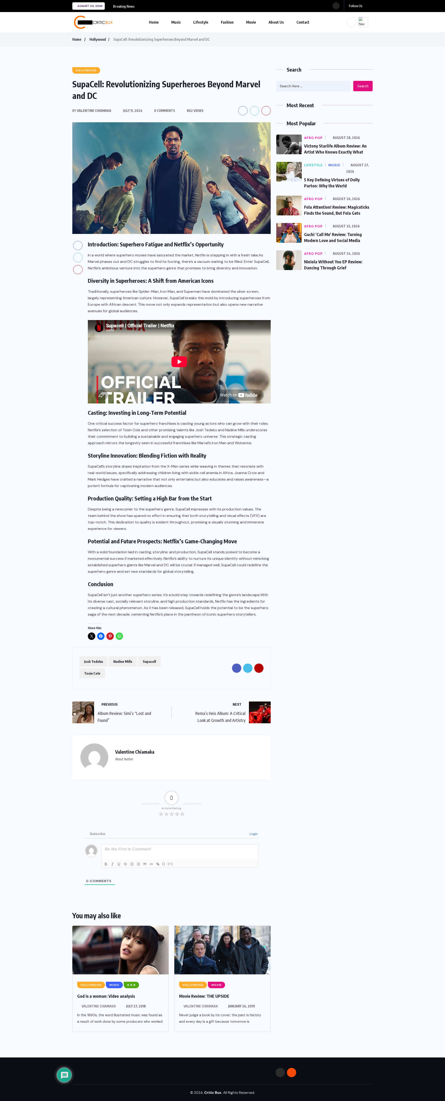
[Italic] (112, 864)
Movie (251, 22)
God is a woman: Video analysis (106, 996)
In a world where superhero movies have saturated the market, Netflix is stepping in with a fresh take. (173, 255)
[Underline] (119, 864)
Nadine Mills (122, 661)
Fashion (227, 22)
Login (253, 834)
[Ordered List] (132, 864)
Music (176, 22)
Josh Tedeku (93, 661)
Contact (302, 22)
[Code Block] (151, 864)
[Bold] (106, 864)
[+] (170, 863)
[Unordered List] (138, 864)
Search (363, 86)
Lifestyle (200, 22)
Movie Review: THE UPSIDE (204, 996)
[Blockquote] (145, 864)
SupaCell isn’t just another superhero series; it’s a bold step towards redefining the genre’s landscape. (174, 594)
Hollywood (97, 39)
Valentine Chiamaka (99, 1006)
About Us (276, 22)
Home (154, 22)
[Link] (158, 864)
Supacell (149, 661)
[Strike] (125, 864)
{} (163, 863)
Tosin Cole (92, 673)
